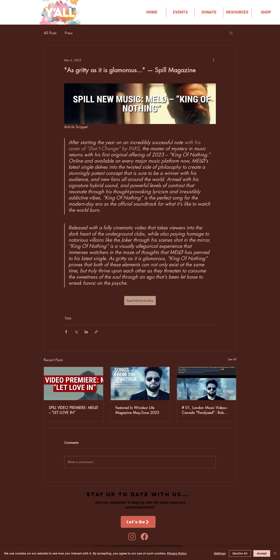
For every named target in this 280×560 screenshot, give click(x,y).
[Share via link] (96, 332)
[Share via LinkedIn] (86, 332)
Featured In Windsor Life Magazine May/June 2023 (137, 410)
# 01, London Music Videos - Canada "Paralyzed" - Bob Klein (205, 410)
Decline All (239, 553)
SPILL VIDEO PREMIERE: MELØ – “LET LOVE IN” (73, 410)
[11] (132, 537)
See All (232, 359)
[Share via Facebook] (66, 332)
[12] (144, 537)
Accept (262, 553)
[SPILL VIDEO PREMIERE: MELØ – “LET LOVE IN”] (73, 383)
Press (69, 33)
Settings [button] (220, 553)
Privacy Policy (177, 553)
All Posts (50, 33)
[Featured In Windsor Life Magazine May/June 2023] (140, 383)
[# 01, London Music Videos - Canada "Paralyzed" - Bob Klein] (206, 383)
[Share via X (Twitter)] (76, 332)
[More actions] (213, 60)
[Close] (275, 553)
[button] (237, 12)
